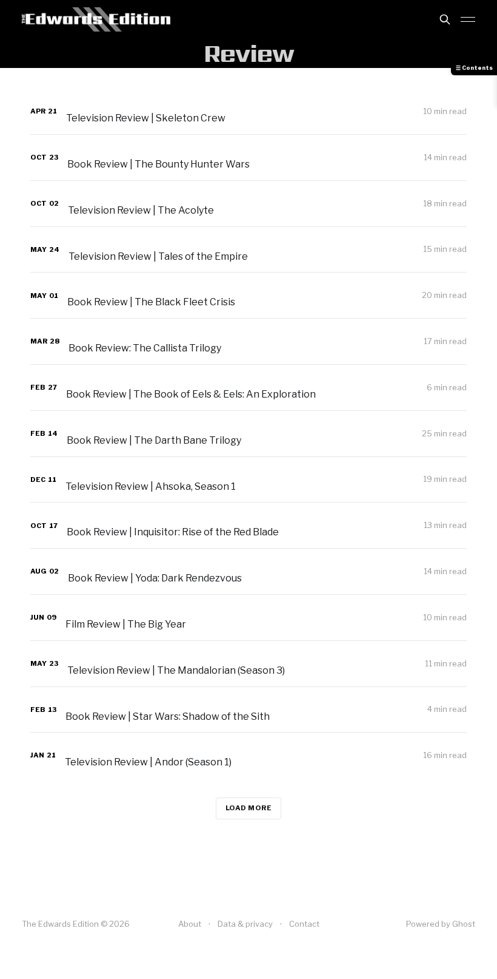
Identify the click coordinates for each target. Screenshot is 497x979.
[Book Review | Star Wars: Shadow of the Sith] (248, 710)
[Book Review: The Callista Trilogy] (248, 341)
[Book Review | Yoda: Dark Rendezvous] (248, 571)
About (189, 924)
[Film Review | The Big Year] (248, 617)
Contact (304, 924)
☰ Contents (474, 67)
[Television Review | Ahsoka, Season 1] (248, 480)
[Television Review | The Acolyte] (248, 203)
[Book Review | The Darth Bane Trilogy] (248, 433)
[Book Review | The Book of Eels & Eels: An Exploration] (248, 387)
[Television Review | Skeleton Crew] (248, 111)
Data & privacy (245, 924)
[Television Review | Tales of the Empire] (248, 250)
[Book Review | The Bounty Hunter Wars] (248, 157)
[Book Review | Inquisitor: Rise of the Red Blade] (248, 525)
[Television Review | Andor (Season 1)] (248, 755)
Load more (248, 808)
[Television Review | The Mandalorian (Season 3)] (248, 663)
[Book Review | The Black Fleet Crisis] (248, 295)
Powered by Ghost (440, 924)
